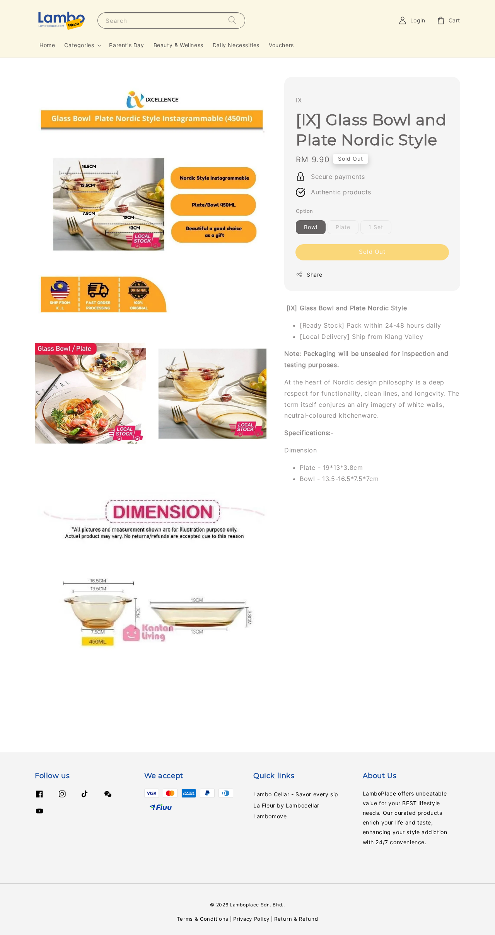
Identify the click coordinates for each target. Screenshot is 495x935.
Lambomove (270, 816)
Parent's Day (126, 45)
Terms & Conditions (203, 919)
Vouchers (281, 45)
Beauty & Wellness (178, 45)
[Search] (232, 20)
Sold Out (372, 251)
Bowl (310, 227)
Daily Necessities (236, 45)
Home (47, 45)
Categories (79, 45)
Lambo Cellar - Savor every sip (295, 794)
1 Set (376, 227)
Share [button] (315, 274)
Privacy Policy (251, 919)
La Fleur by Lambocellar (286, 805)
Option (304, 211)
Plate (343, 227)
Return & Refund (296, 919)
